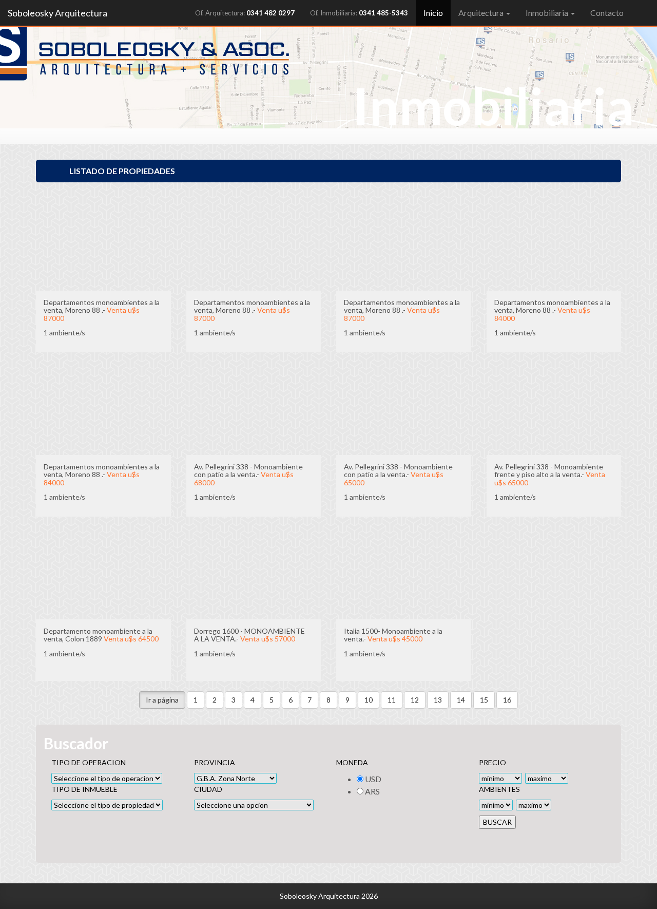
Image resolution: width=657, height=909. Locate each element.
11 (392, 699)
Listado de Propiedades (122, 171)
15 (484, 699)
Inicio (437, 12)
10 (368, 699)
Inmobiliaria (493, 105)
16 (507, 699)
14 (461, 699)
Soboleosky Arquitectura (57, 12)
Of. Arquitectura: (245, 13)
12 (415, 699)
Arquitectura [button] (481, 12)
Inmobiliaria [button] (548, 12)
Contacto (607, 12)
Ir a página (162, 699)
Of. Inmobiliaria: (359, 13)
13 (438, 699)
